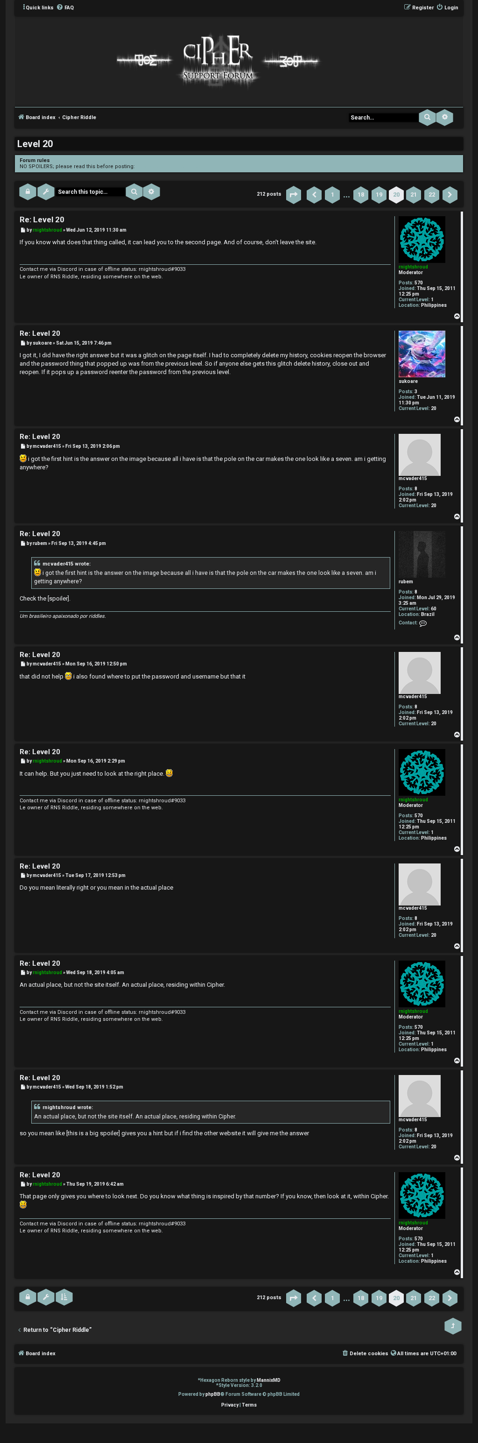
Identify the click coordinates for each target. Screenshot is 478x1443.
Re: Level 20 (42, 219)
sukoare (408, 381)
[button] (293, 194)
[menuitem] (65, 8)
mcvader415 (413, 478)
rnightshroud (413, 266)
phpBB (212, 1394)
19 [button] (379, 194)
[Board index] (217, 60)
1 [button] (332, 194)
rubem (406, 581)
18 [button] (361, 194)
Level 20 (35, 143)
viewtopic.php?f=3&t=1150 (168, 166)
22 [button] (432, 194)
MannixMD (269, 1380)
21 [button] (413, 194)
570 (419, 282)
